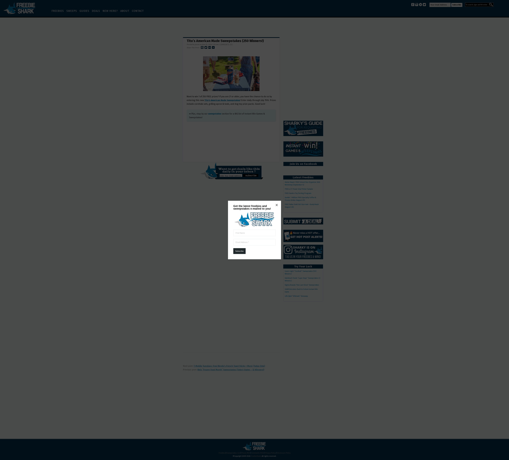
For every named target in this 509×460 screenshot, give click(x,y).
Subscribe (239, 251)
